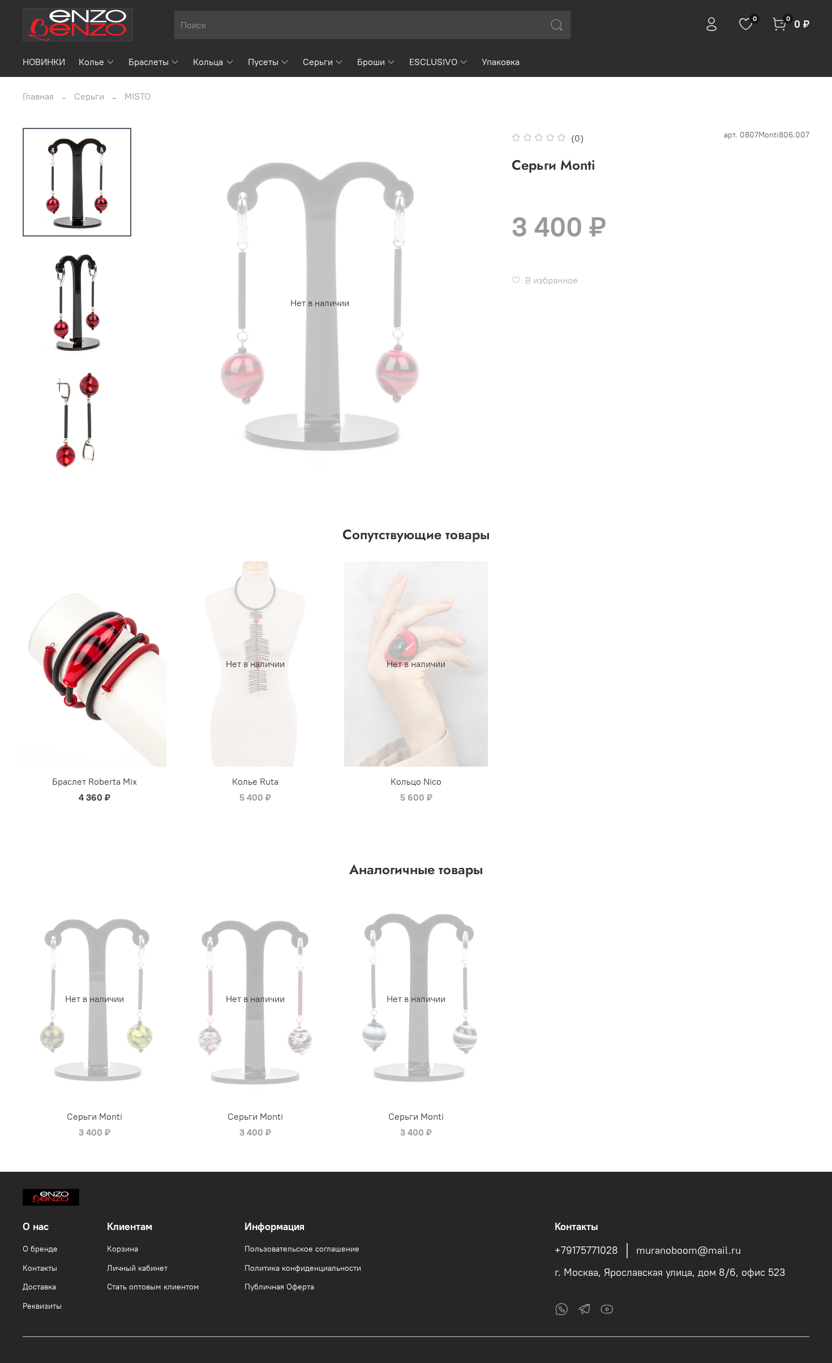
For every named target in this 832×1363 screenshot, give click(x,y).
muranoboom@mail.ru (688, 1250)
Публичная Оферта (279, 1287)
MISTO (138, 96)
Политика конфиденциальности (303, 1268)
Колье (91, 61)
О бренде (40, 1249)
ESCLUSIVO (433, 61)
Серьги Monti (94, 1116)
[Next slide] (472, 302)
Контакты (40, 1268)
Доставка (39, 1287)
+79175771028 (586, 1250)
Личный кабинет (137, 1268)
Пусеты (263, 61)
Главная (38, 96)
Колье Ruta (255, 781)
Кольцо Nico (416, 781)
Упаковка (501, 61)
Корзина (122, 1249)
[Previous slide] (168, 302)
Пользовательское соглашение (302, 1249)
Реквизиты (42, 1306)
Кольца (208, 61)
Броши (371, 61)
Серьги (318, 61)
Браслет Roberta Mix (94, 781)
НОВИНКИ (44, 61)
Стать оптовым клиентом (153, 1287)
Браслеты (148, 61)
